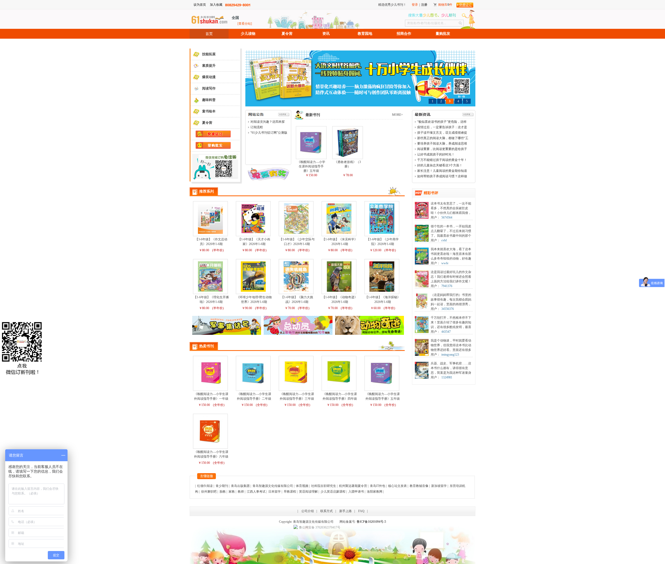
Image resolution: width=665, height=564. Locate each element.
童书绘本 (209, 111)
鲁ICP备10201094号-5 (371, 522)
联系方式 (326, 511)
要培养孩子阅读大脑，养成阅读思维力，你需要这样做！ (442, 144)
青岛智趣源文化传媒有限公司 (272, 486)
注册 (424, 4)
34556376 (447, 309)
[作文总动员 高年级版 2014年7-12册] (422, 272)
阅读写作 (209, 88)
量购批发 (443, 34)
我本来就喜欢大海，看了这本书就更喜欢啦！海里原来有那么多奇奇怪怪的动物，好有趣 (451, 253)
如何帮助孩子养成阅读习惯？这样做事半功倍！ (442, 176)
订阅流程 (256, 127)
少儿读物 (248, 34)
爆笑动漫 (209, 77)
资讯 (326, 34)
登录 (415, 4)
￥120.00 (375, 250)
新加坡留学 (439, 486)
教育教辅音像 (419, 486)
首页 (209, 34)
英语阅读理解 (308, 491)
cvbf (444, 240)
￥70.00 (290, 308)
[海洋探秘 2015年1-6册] (422, 249)
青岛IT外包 (377, 486)
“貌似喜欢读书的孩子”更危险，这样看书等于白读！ (442, 122)
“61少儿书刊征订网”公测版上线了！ (268, 133)
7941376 (446, 286)
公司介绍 (307, 511)
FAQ (361, 511)
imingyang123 (450, 354)
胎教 (223, 491)
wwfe (444, 263)
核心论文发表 (397, 486)
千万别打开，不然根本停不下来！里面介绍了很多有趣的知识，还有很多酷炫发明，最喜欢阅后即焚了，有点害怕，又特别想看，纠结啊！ (451, 327)
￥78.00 (348, 175)
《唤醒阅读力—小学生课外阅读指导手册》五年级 (311, 166)
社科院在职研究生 (323, 486)
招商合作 (404, 34)
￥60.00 (375, 308)
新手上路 (345, 511)
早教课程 (290, 491)
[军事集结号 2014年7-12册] (422, 363)
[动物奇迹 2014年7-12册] (422, 341)
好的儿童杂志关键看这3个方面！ (439, 165)
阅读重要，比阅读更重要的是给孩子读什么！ (442, 149)
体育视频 (302, 486)
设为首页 (200, 4)
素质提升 (209, 65)
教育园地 (365, 34)
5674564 (446, 217)
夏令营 (287, 34)
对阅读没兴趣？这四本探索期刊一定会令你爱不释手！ (267, 122)
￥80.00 (204, 250)
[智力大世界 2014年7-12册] (422, 226)
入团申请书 (356, 491)
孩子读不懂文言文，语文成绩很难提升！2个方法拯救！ (442, 133)
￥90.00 (247, 308)
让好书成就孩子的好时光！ (436, 154)
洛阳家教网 (374, 491)
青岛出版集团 (240, 486)
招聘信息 (209, 43)
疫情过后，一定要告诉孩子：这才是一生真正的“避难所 (442, 127)
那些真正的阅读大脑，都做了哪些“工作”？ (442, 138)
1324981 (446, 377)
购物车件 (445, 4)
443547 (446, 332)
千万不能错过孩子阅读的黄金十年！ (442, 160)
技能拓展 (209, 54)
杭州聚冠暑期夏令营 (353, 486)
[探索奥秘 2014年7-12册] (422, 318)
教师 (241, 491)
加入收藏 (216, 4)
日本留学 (274, 491)
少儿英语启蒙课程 (333, 491)
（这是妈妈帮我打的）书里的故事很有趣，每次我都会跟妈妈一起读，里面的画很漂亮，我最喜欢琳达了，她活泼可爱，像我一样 (451, 304)
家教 (232, 491)
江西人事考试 (256, 491)
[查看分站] (244, 23)
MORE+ (397, 115)
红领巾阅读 (205, 486)
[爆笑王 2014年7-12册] (422, 204)
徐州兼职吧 (209, 491)
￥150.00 (311, 175)
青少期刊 (222, 486)
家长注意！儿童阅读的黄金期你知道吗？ (442, 171)
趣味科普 (209, 100)
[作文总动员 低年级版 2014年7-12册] (422, 295)
